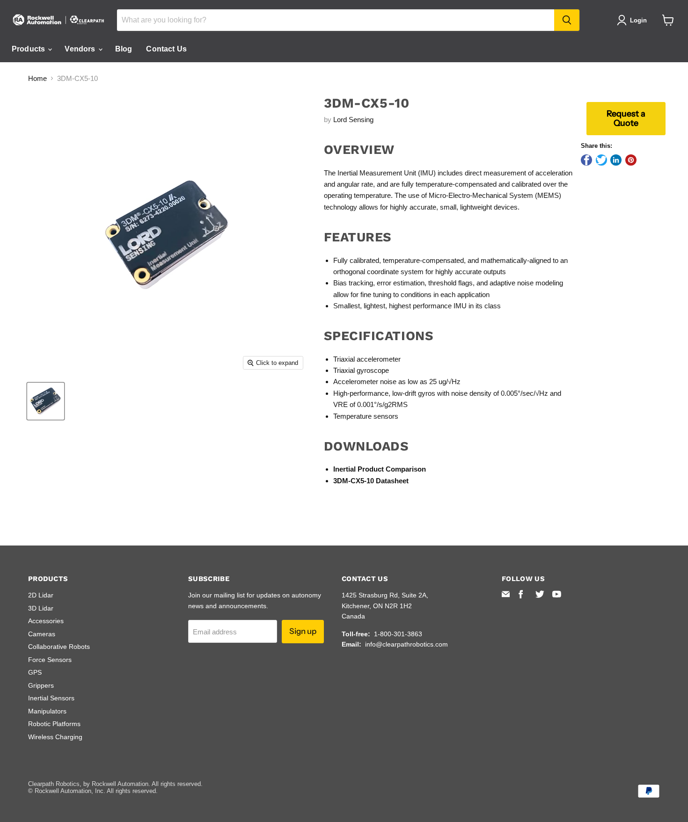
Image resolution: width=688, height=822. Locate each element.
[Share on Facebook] (586, 160)
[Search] (566, 20)
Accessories (46, 621)
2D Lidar (40, 595)
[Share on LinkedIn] (616, 160)
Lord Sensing (353, 120)
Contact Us (166, 49)
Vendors (81, 49)
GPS (35, 672)
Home (37, 78)
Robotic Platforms (54, 723)
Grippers (41, 685)
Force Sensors (50, 659)
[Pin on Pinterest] (631, 160)
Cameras (41, 634)
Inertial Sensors (51, 698)
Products (29, 49)
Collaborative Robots (59, 646)
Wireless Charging (55, 737)
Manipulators (47, 711)
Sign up (302, 631)
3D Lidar (40, 608)
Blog (123, 49)
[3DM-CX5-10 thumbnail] (45, 401)
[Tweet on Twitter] (601, 160)
